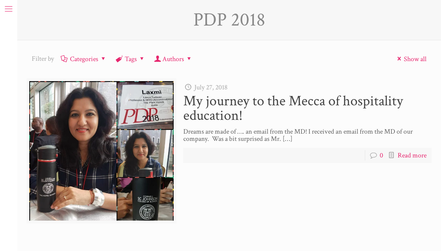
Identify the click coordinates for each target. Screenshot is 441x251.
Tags (131, 59)
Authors (173, 59)
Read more (412, 155)
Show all (415, 59)
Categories (84, 59)
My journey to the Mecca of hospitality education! (293, 108)
